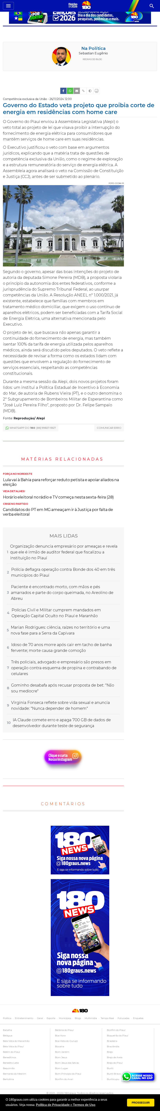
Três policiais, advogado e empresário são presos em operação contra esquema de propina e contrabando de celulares (63, 668)
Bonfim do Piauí (116, 1030)
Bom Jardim (62, 1051)
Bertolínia (8, 1079)
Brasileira (112, 1040)
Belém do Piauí (11, 1051)
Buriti (110, 1068)
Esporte (51, 1018)
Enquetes (138, 1018)
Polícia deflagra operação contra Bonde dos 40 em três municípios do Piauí (63, 572)
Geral (40, 1018)
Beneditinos (9, 1057)
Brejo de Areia (114, 1057)
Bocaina (59, 1046)
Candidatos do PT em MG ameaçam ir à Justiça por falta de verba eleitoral (58, 509)
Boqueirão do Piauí (117, 1035)
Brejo (110, 1051)
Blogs (78, 1018)
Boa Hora (60, 1035)
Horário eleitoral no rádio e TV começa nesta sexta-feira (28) (58, 494)
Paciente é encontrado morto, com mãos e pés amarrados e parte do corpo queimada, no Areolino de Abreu (62, 592)
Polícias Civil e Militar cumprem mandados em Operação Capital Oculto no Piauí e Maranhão (56, 613)
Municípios (65, 1018)
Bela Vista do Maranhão (16, 1040)
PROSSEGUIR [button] (141, 1102)
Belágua (7, 1035)
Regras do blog (92, 59)
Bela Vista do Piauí (13, 1046)
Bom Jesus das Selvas (67, 1062)
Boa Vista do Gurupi (66, 1040)
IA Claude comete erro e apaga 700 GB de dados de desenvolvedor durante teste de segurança (62, 723)
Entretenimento (24, 1018)
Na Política (93, 48)
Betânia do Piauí (64, 1030)
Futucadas (123, 1018)
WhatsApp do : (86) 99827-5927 (33, 427)
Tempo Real (107, 1018)
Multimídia (91, 1018)
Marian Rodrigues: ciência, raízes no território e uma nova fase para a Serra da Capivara (60, 630)
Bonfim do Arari (64, 1079)
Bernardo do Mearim (14, 1073)
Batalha (7, 1030)
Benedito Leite (11, 1062)
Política (7, 1018)
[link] (63, 91)
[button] (65, 1105)
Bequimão (9, 1068)
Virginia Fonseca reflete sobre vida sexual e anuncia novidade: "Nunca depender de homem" (60, 705)
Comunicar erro (109, 427)
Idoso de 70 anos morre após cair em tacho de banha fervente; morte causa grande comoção (61, 647)
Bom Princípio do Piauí (68, 1073)
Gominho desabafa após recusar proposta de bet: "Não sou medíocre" (62, 688)
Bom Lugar (61, 1068)
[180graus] (73, 5)
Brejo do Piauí (115, 1062)
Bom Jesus (61, 1057)
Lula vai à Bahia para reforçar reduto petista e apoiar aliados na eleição (61, 479)
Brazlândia (113, 1046)
